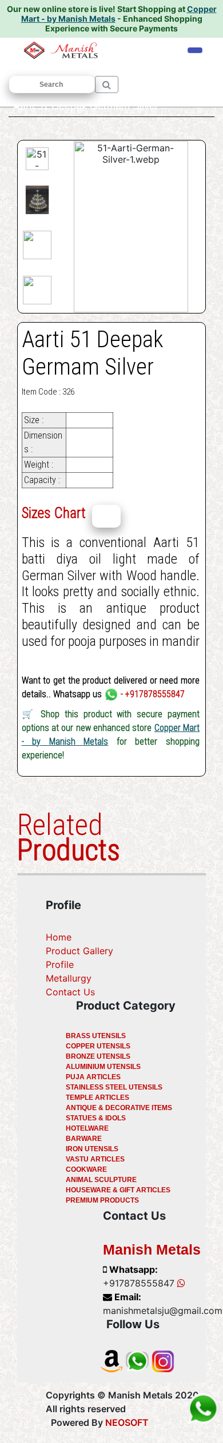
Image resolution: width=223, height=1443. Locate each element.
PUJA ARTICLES (93, 1077)
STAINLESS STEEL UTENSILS (114, 1087)
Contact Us (70, 992)
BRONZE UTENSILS (98, 1056)
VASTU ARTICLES (95, 1159)
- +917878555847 (151, 694)
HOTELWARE (87, 1128)
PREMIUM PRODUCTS (102, 1200)
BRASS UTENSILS (96, 1036)
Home (58, 937)
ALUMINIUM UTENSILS (103, 1067)
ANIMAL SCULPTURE (101, 1180)
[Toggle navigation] (195, 50)
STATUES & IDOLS (96, 1118)
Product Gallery (79, 950)
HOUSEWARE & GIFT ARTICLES (118, 1190)
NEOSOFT (127, 1422)
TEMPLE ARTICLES (97, 1098)
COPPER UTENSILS (98, 1046)
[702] (106, 516)
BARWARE (84, 1139)
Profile (60, 964)
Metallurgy (68, 978)
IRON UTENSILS (92, 1149)
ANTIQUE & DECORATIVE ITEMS (119, 1108)
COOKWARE (86, 1169)
